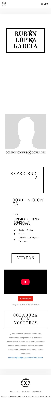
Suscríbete (26, 299)
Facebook (36, 392)
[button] (25, 258)
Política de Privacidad (40, 397)
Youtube (25, 392)
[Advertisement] (25, 86)
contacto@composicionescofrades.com (25, 358)
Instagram (14, 392)
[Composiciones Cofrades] (4, 4)
